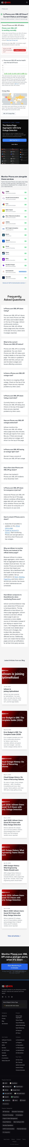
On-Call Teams (5, 1050)
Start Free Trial (13, 140)
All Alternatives (19, 1052)
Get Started (5, 1023)
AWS (6, 1083)
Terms (24, 1139)
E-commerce (5, 1058)
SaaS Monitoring (20, 1028)
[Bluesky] (12, 997)
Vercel (23, 1100)
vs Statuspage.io (20, 1047)
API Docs (18, 1033)
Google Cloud (16, 1090)
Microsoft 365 (8, 1093)
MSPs (3, 1045)
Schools (4, 1052)
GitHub (6, 1090)
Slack (16, 577)
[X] (5, 997)
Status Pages (19, 1020)
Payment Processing (8, 1115)
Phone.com (5, 9)
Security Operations (8, 1125)
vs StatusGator (19, 1045)
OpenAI (7, 1097)
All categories (6, 1132)
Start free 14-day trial (12, 40)
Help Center (7, 1139)
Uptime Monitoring (20, 1025)
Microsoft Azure (20, 1093)
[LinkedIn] (2, 997)
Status (13, 1139)
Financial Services (21, 1128)
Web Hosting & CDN (19, 1122)
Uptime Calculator (20, 1065)
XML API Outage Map (8, 113)
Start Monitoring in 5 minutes (14, 967)
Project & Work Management (10, 1118)
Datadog (21, 577)
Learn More (14, 144)
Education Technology (17, 1111)
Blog (3, 1021)
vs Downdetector (20, 1040)
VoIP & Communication (8, 1128)
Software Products (6, 1040)
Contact (19, 1139)
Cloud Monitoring (20, 1022)
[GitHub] (9, 997)
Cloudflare (14, 1083)
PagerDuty (7, 579)
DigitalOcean (19, 1086)
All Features (19, 1030)
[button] (27, 2)
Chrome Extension (20, 1070)
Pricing (3, 1018)
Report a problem (20, 50)
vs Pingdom (19, 1042)
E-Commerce (19, 1115)
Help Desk (4, 1042)
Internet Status (19, 1067)
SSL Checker (19, 1062)
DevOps (4, 1047)
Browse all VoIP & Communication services (14, 283)
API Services (6, 1111)
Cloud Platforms (7, 1122)
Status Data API (6, 1060)
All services (6, 1103)
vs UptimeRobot (20, 1050)
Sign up (16, 83)
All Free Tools (19, 1059)
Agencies (4, 1055)
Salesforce (7, 1100)
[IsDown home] (6, 2)
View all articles (13, 936)
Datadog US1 (8, 1086)
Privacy (14, 1141)
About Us (4, 1016)
